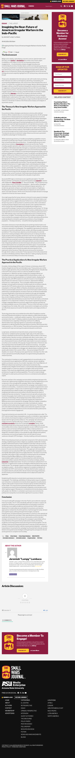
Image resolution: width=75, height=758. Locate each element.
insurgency (20, 144)
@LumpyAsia (38, 566)
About (7, 703)
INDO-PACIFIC (35, 536)
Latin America (53, 713)
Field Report (25, 726)
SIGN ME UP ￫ (62, 54)
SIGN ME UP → (22, 650)
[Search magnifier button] (61, 6)
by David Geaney (65, 110)
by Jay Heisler (57, 110)
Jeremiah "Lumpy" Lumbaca (25, 559)
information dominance (8, 538)
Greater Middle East (55, 708)
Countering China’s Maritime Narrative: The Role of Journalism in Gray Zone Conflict (62, 104)
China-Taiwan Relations (24, 536)
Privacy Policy (6, 747)
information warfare (21, 538)
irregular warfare (31, 538)
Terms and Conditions (19, 747)
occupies (32, 423)
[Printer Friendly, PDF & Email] (11, 52)
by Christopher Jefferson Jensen (61, 139)
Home (7, 700)
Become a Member (68, 1)
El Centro (25, 703)
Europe (50, 705)
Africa (50, 703)
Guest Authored (27, 716)
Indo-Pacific (52, 711)
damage (13, 93)
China (6, 536)
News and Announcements (31, 734)
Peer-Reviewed (26, 724)
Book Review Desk (27, 729)
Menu (32, 6)
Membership (9, 711)
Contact (8, 708)
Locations (52, 700)
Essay (4, 23)
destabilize (20, 60)
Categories (25, 700)
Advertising (9, 713)
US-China (39, 538)
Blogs (23, 737)
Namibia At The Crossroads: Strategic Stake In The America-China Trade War (61, 134)
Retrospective (26, 705)
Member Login (56, 1)
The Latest (13, 23)
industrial (5, 462)
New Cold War (16, 182)
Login (46, 610)
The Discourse (26, 719)
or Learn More (34, 650)
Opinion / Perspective (29, 711)
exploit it (38, 181)
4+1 (3, 71)
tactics (13, 60)
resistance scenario (8, 423)
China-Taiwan (13, 536)
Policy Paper (25, 721)
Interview (24, 713)
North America (53, 716)
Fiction (23, 732)
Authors (8, 705)
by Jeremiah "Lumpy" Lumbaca (11, 37)
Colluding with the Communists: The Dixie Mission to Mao (62, 119)
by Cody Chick (57, 124)
